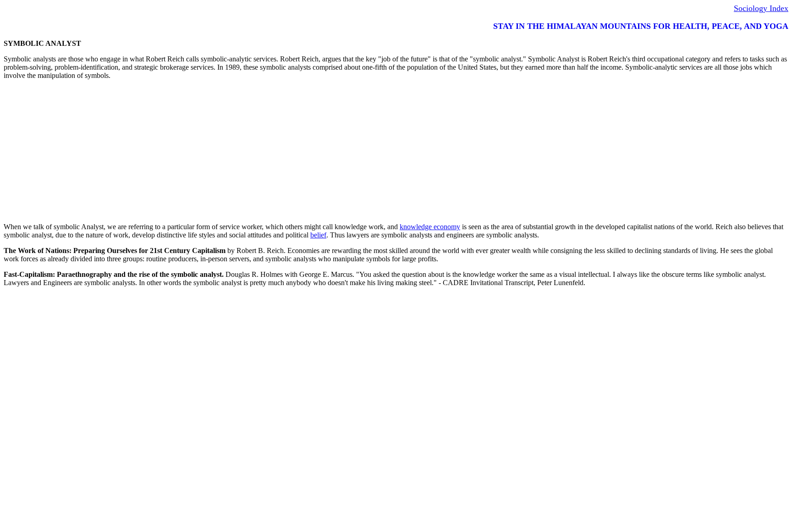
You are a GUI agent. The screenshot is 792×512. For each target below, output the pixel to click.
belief (318, 235)
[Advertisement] (279, 151)
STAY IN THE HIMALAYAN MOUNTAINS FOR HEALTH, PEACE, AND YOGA (640, 26)
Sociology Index (761, 8)
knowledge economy (430, 227)
